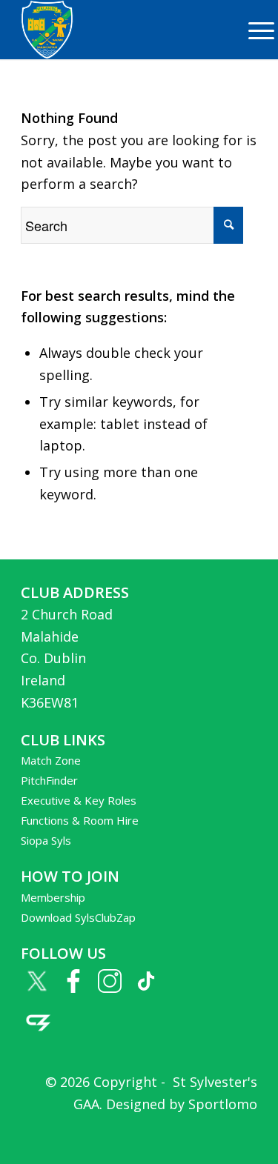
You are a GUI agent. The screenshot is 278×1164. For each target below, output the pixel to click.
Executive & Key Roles (78, 800)
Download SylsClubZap (78, 917)
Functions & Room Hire (80, 820)
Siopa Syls (46, 840)
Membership (53, 897)
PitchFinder (49, 780)
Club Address (75, 592)
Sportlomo (222, 1104)
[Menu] (254, 29)
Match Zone (51, 760)
